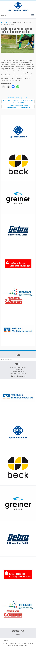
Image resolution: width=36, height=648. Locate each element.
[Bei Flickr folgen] (4, 15)
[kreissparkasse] (18, 263)
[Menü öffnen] (32, 14)
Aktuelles (8, 22)
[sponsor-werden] (18, 131)
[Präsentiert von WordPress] (32, 643)
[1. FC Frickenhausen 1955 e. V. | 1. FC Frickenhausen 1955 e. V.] (18, 6)
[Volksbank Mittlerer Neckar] (18, 329)
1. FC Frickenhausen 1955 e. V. (15, 643)
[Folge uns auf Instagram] (6, 15)
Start (2, 22)
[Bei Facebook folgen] (2, 15)
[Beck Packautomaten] (18, 164)
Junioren (18, 634)
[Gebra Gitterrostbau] (18, 230)
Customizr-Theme (22, 645)
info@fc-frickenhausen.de (19, 373)
